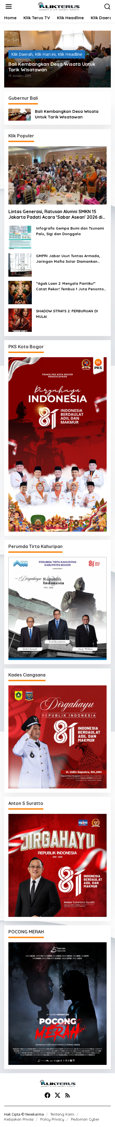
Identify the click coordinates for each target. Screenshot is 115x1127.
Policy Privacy (52, 1119)
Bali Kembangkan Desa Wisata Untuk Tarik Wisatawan (51, 66)
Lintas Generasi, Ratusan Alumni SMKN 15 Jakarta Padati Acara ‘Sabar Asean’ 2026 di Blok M (55, 214)
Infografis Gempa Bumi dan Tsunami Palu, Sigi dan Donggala (70, 231)
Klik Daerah (22, 54)
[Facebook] (47, 1095)
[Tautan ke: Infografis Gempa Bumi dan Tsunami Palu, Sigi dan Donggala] (20, 237)
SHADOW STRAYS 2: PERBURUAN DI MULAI (67, 314)
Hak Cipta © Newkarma (24, 1114)
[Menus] (8, 6)
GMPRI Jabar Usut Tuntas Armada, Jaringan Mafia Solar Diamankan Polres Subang (68, 259)
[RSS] (67, 1095)
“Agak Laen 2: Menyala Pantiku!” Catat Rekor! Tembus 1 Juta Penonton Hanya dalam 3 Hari (71, 286)
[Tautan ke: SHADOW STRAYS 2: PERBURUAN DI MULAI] (20, 319)
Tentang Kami (62, 1114)
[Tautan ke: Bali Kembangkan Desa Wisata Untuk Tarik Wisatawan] (19, 114)
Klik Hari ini (45, 54)
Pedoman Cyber (85, 1119)
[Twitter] (57, 1095)
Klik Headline (70, 54)
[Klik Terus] (58, 6)
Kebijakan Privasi (18, 1119)
